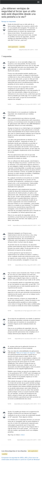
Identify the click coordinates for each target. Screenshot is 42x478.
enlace (23, 435)
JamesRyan (27, 338)
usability (22, 47)
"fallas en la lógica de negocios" (26, 353)
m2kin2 (28, 440)
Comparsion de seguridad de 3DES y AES (14, 458)
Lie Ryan (28, 104)
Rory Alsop (27, 265)
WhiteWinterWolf (26, 225)
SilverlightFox (27, 404)
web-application (13, 47)
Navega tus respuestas (8, 21)
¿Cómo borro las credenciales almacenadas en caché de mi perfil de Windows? (20, 458)
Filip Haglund (27, 310)
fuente (9, 49)
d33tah (25, 49)
